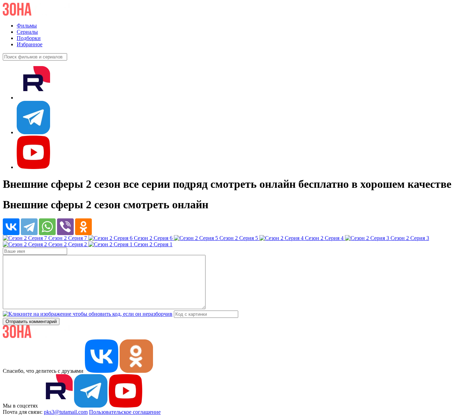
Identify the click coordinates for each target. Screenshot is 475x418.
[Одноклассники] (83, 226)
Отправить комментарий (31, 321)
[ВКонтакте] (11, 226)
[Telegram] (29, 226)
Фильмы (27, 26)
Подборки (29, 38)
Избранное (29, 44)
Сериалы (27, 32)
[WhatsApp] (47, 226)
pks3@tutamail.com (66, 412)
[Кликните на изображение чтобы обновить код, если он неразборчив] (87, 314)
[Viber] (65, 226)
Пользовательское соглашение (125, 412)
